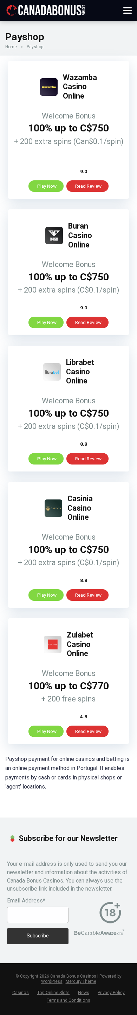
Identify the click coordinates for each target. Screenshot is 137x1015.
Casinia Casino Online (80, 507)
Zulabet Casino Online (80, 644)
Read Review (88, 186)
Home (11, 46)
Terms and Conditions (68, 1000)
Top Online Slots (53, 992)
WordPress (52, 981)
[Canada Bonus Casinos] (45, 9)
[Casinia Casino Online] (53, 515)
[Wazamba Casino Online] (49, 94)
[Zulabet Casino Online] (52, 651)
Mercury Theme (81, 981)
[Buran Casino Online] (54, 242)
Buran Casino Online (80, 235)
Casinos (20, 992)
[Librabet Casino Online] (52, 378)
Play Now (47, 186)
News (83, 992)
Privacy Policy (111, 992)
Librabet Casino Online (80, 371)
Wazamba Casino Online (80, 86)
